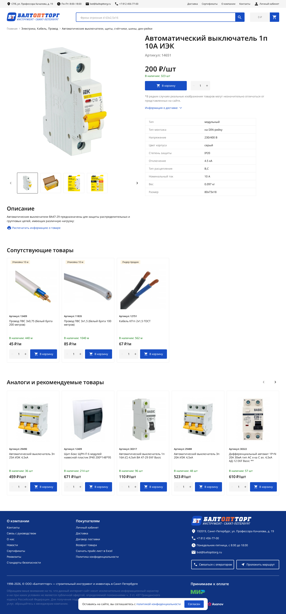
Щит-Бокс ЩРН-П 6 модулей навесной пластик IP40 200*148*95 (87, 455)
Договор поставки (88, 539)
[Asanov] (216, 604)
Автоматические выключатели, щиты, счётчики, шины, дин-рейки (107, 28)
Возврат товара (86, 545)
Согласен (194, 604)
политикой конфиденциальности (158, 604)
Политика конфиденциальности (97, 557)
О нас (10, 539)
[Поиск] (239, 17)
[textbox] (157, 17)
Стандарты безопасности (24, 562)
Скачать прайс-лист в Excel (94, 551)
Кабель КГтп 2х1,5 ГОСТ (135, 321)
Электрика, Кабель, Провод (39, 28)
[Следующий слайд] (275, 382)
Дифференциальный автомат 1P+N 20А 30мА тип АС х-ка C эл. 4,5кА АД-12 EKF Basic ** (252, 457)
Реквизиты (14, 557)
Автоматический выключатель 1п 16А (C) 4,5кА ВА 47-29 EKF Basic (142, 455)
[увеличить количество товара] (207, 85)
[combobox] (160, 17)
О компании (228, 3)
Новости (12, 545)
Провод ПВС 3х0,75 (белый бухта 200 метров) (31, 322)
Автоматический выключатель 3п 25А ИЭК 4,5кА (32, 455)
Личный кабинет (87, 527)
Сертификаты (210, 3)
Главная (12, 28)
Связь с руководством (21, 533)
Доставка (192, 3)
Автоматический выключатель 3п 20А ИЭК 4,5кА (196, 455)
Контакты (244, 3)
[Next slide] (137, 183)
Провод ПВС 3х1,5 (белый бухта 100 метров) (87, 322)
